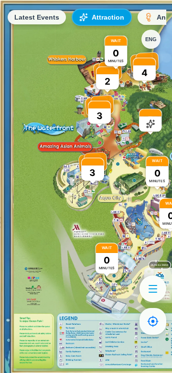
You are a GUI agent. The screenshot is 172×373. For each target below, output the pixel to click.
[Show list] (153, 288)
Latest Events (36, 17)
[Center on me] (153, 321)
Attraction (108, 17)
